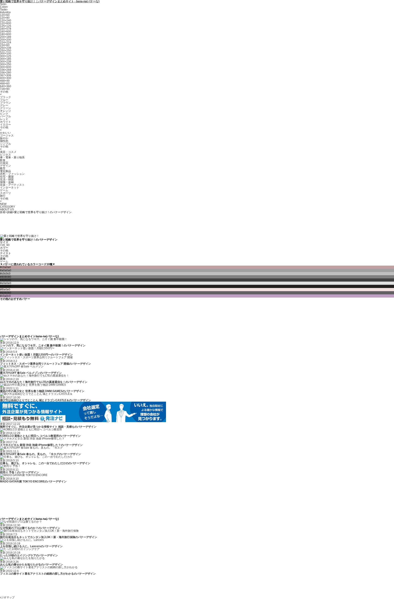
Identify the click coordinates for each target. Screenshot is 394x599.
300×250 (5, 64)
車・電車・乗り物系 (12, 157)
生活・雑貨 (7, 179)
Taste (3, 9)
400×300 (5, 78)
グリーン (5, 108)
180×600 (5, 34)
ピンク (4, 113)
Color (3, 6)
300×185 (5, 58)
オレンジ (5, 110)
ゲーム (4, 190)
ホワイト (5, 121)
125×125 (5, 26)
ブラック (5, 97)
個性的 (4, 141)
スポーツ (5, 193)
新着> (3, 212)
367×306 (5, 75)
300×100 (5, 53)
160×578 (5, 28)
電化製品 (5, 171)
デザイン (5, 165)
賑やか (4, 138)
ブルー (4, 100)
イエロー (5, 124)
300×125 (5, 56)
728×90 (5, 89)
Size (2, 4)
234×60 (5, 45)
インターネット (9, 187)
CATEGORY (7, 206)
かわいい (5, 132)
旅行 (2, 195)
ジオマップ (8, 597)
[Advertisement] (83, 224)
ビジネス (5, 154)
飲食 (2, 160)
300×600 (5, 67)
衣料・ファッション (12, 173)
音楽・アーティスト (12, 184)
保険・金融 (7, 182)
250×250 (5, 50)
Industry (5, 12)
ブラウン (5, 102)
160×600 (5, 31)
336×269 (5, 69)
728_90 (5, 245)
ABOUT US (7, 209)
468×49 (5, 80)
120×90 (5, 17)
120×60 (5, 15)
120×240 (5, 20)
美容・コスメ (8, 152)
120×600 (5, 23)
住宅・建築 (7, 176)
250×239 (5, 48)
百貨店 (4, 163)
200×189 (5, 37)
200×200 (5, 39)
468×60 (5, 83)
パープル (5, 116)
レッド (4, 119)
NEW (3, 204)
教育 (2, 168)
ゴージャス (7, 135)
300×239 (5, 61)
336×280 (5, 72)
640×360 (5, 86)
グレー (4, 105)
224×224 (5, 42)
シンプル (5, 143)
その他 (4, 91)
